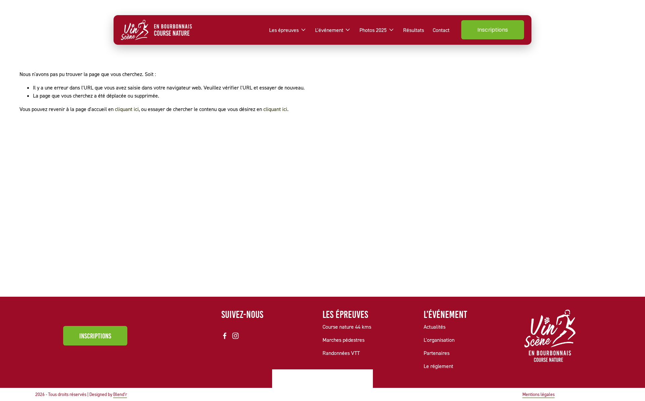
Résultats (413, 30)
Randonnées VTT (341, 353)
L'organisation (439, 339)
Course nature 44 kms (346, 326)
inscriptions (95, 335)
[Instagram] (235, 335)
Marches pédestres (343, 339)
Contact (441, 30)
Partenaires (436, 353)
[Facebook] (224, 335)
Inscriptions (492, 30)
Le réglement (438, 366)
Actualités (434, 326)
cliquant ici (127, 109)
